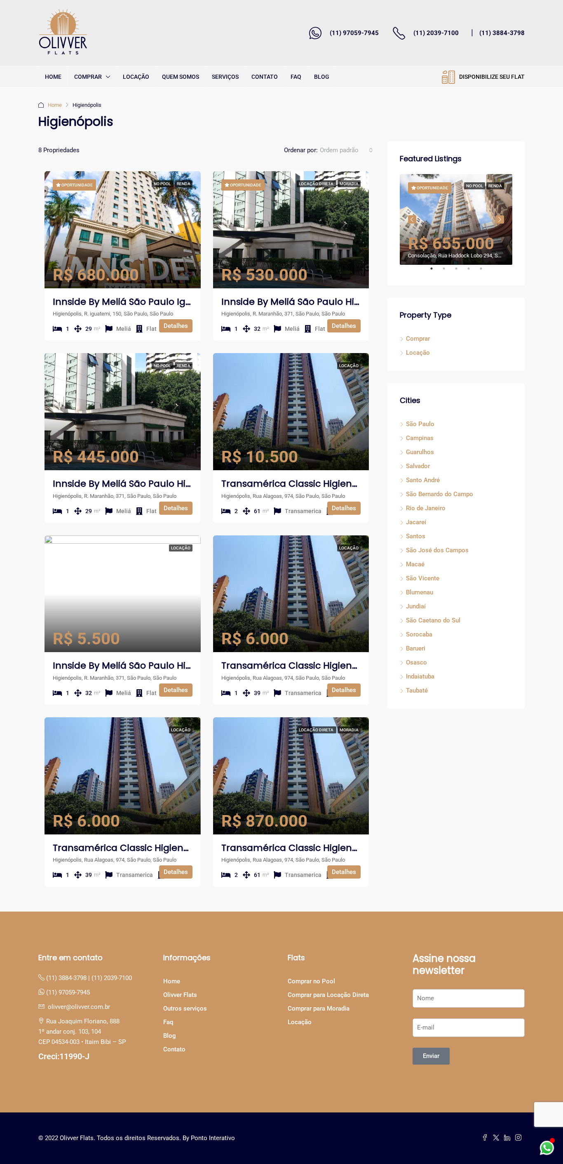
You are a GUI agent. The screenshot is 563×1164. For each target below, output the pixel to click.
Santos (415, 536)
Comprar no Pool (311, 981)
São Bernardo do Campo (439, 494)
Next (500, 219)
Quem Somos (180, 76)
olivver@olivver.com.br (79, 1007)
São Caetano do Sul (433, 620)
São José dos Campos (437, 550)
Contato (264, 76)
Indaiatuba (420, 676)
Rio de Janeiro (426, 508)
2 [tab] (448, 272)
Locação (136, 76)
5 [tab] (485, 272)
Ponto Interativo (213, 1138)
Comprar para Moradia (319, 1008)
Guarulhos (420, 452)
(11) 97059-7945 (354, 33)
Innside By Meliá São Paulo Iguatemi (136, 301)
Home (53, 76)
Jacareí (416, 522)
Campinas (420, 438)
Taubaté (417, 690)
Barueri (415, 648)
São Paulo (420, 424)
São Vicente (422, 578)
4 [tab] (473, 272)
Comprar (88, 76)
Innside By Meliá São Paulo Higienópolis (311, 301)
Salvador (418, 466)
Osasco (416, 662)
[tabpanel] (456, 219)
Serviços (225, 76)
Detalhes (176, 326)
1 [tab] (436, 272)
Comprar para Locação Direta (328, 995)
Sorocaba (419, 634)
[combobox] (346, 150)
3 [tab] (460, 272)
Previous (412, 219)
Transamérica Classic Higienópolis (300, 483)
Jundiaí (416, 606)
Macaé (415, 564)
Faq (296, 76)
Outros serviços (185, 1008)
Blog (321, 76)
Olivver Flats (180, 995)
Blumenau (419, 592)
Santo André (423, 480)
